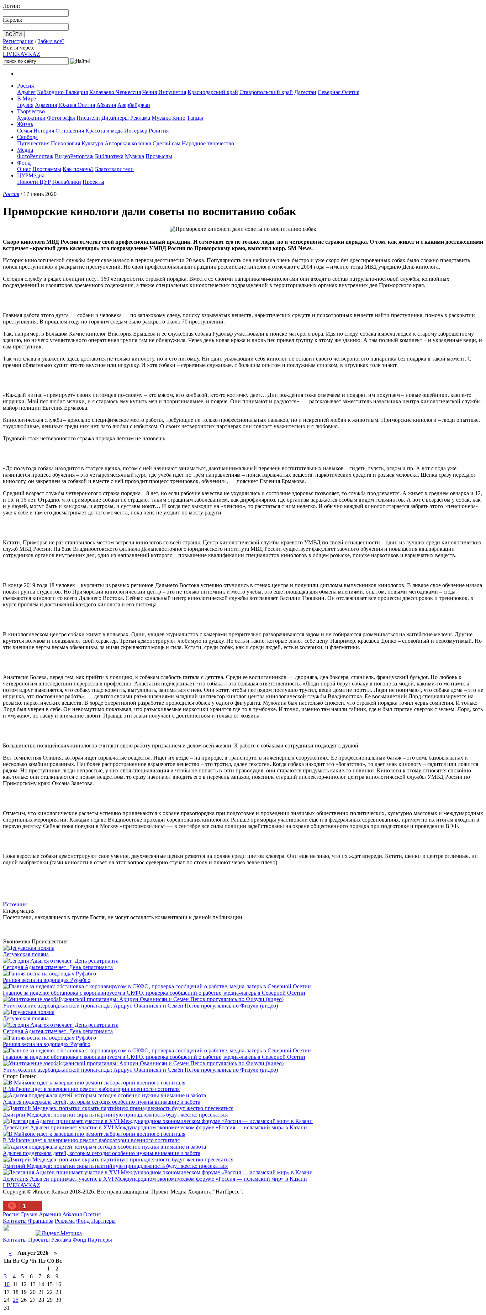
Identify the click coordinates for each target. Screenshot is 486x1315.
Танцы (195, 118)
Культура (92, 143)
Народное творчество (208, 143)
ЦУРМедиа (30, 175)
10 (7, 1284)
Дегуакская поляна (26, 954)
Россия (25, 86)
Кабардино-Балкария (62, 92)
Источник (15, 904)
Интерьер (135, 131)
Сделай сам (166, 143)
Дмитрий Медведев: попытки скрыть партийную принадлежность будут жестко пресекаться (115, 1115)
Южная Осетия (76, 105)
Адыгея (26, 92)
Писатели (88, 118)
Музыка (161, 118)
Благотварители (114, 169)
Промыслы (159, 156)
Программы (46, 169)
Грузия (25, 105)
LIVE (21, 54)
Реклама (140, 118)
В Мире (26, 98)
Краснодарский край (212, 92)
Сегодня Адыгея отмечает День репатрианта (58, 967)
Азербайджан (133, 105)
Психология (65, 143)
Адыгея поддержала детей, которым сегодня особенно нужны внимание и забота (101, 1102)
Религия (159, 131)
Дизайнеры (115, 118)
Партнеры (103, 1221)
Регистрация (18, 41)
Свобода (27, 137)
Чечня (149, 92)
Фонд (24, 163)
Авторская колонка (128, 143)
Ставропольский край (266, 92)
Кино (178, 118)
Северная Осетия (338, 92)
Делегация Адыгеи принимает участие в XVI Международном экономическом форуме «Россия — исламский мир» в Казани (155, 1127)
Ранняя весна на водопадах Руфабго (46, 980)
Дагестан (305, 92)
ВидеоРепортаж (74, 156)
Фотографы (61, 118)
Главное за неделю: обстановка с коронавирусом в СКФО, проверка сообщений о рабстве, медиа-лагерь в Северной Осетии (154, 993)
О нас (24, 169)
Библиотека (109, 156)
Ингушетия (172, 92)
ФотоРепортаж (35, 156)
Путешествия (33, 143)
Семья (24, 131)
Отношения (70, 131)
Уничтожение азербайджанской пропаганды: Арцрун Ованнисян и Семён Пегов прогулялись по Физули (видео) (140, 1006)
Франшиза (40, 1221)
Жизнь (25, 124)
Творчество (31, 111)
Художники (31, 118)
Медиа (25, 150)
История (43, 131)
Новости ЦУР (34, 182)
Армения (46, 105)
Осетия (92, 1214)
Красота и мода (104, 131)
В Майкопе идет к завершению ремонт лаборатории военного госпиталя (91, 1089)
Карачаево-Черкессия (115, 92)
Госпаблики (66, 182)
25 (16, 1300)
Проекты (93, 182)
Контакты (15, 1221)
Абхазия (106, 105)
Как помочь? (78, 169)
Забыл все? (51, 41)
